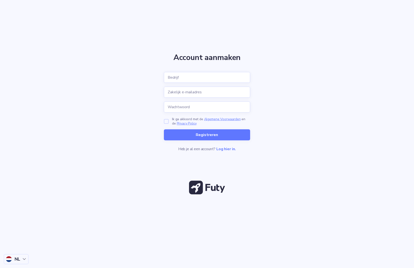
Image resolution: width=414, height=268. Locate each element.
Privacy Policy (187, 123)
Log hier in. (226, 149)
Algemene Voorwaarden (222, 119)
